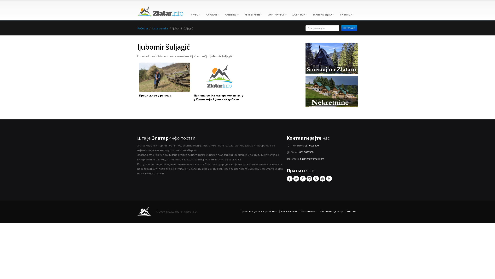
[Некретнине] (332, 91)
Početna (142, 28)
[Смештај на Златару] (332, 58)
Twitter (296, 179)
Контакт (351, 211)
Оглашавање (289, 211)
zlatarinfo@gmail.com (312, 158)
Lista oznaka (160, 28)
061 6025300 (312, 145)
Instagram (309, 179)
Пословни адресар (331, 211)
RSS (329, 179)
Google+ (303, 179)
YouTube (322, 179)
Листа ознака (309, 211)
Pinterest (316, 179)
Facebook (290, 179)
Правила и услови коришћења (259, 211)
